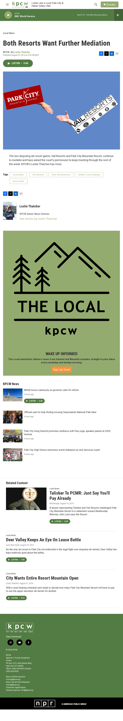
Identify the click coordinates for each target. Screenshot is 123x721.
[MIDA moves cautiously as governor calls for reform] (12, 394)
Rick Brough (54, 503)
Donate (111, 4)
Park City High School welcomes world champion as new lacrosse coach (62, 449)
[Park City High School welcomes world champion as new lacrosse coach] (12, 454)
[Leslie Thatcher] (9, 211)
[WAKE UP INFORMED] (61, 289)
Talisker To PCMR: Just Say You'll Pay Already (80, 495)
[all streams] (118, 15)
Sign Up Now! (61, 369)
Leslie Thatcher (22, 52)
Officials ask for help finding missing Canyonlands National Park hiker (60, 412)
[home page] (20, 4)
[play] (8, 15)
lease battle (18, 181)
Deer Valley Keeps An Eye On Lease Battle (43, 539)
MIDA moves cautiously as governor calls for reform (51, 390)
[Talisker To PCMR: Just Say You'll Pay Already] (26, 499)
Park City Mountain (61, 174)
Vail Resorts (38, 174)
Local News (9, 33)
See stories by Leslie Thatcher (38, 218)
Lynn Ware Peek (12, 545)
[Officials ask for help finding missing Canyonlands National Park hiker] (12, 417)
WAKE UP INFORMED (62, 354)
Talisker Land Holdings (89, 174)
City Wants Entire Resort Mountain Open (42, 578)
